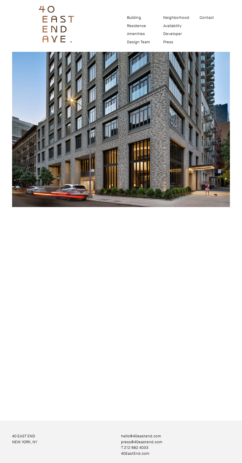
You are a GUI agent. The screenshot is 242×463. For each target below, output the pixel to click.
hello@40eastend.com (141, 436)
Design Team (138, 41)
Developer (172, 33)
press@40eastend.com (141, 441)
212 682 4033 (136, 447)
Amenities (136, 33)
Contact (207, 17)
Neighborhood (176, 17)
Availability (172, 25)
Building (134, 17)
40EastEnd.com (135, 453)
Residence (136, 25)
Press (168, 41)
